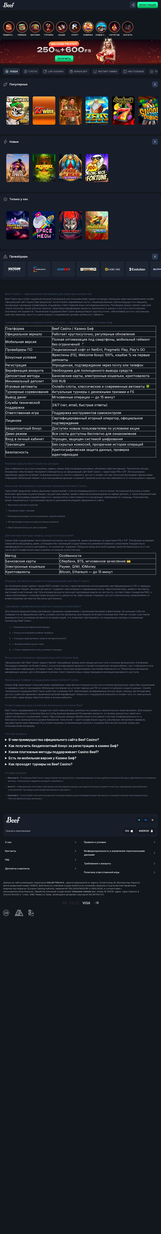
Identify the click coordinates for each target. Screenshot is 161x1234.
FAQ (7, 859)
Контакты (10, 851)
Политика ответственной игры (101, 872)
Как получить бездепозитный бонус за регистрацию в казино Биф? (63, 746)
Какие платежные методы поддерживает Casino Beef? (53, 752)
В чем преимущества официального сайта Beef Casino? (53, 740)
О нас (8, 842)
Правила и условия (95, 842)
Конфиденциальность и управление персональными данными (114, 853)
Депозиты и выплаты (17, 868)
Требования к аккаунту (97, 863)
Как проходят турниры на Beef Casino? (40, 764)
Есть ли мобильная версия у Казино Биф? (42, 758)
